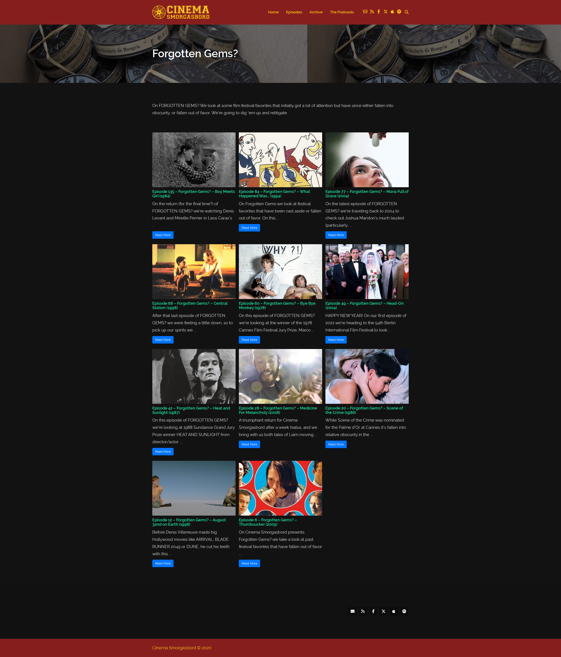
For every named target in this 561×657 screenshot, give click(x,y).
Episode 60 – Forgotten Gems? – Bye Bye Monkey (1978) (277, 305)
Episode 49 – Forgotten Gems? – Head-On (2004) (364, 305)
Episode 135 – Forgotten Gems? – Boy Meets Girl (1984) (193, 193)
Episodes (294, 12)
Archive (316, 12)
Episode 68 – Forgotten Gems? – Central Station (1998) (189, 305)
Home (273, 12)
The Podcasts (342, 12)
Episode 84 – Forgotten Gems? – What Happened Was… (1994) (274, 193)
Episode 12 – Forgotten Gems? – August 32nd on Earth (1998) (189, 522)
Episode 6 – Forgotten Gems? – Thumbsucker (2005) (268, 522)
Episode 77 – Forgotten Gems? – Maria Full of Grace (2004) (366, 193)
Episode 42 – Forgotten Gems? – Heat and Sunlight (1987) (191, 410)
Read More (163, 235)
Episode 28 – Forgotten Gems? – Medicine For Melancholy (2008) (278, 410)
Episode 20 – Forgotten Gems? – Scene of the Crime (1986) (364, 410)
